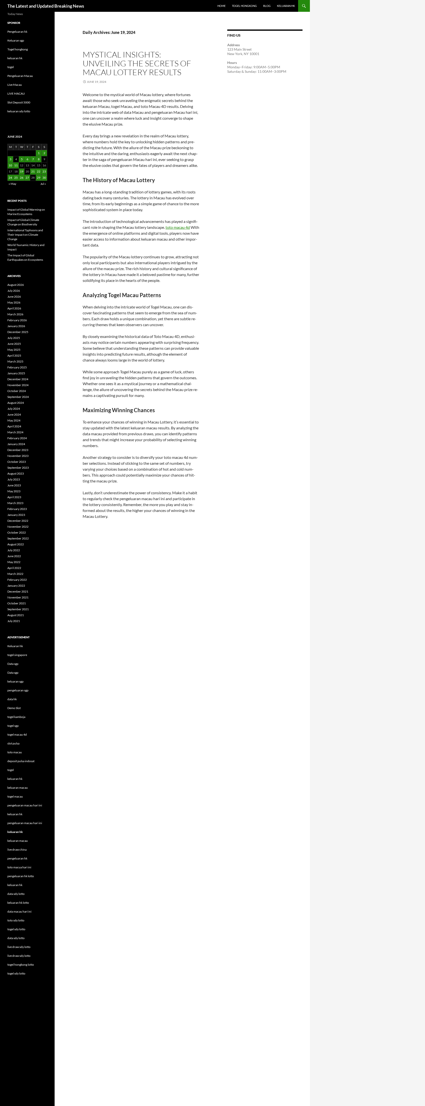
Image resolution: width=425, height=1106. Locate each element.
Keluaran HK (286, 5)
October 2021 (16, 603)
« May (12, 184)
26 (21, 177)
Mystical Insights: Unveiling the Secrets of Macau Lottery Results (137, 63)
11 (16, 165)
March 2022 (15, 574)
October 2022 (16, 532)
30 (44, 177)
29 (38, 177)
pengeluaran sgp (18, 690)
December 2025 (17, 332)
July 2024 (13, 408)
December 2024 (17, 379)
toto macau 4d (178, 227)
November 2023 (18, 456)
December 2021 (17, 591)
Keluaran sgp (15, 40)
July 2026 (13, 290)
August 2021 (15, 615)
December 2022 (17, 521)
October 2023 (16, 462)
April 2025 (14, 355)
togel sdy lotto (16, 973)
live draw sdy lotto (18, 956)
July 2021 (13, 621)
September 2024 (18, 397)
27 (27, 177)
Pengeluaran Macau (20, 76)
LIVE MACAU (16, 93)
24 (10, 177)
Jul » (43, 184)
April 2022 (14, 568)
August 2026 (15, 285)
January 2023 (16, 515)
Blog (267, 5)
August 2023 (15, 473)
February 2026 (17, 320)
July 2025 (13, 338)
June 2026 (14, 296)
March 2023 (15, 503)
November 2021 (18, 597)
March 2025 (15, 361)
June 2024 (14, 414)
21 (33, 171)
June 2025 (14, 344)
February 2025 (17, 367)
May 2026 (13, 302)
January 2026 (16, 326)
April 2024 (14, 426)
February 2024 (17, 438)
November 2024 (18, 385)
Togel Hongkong (244, 5)
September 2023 (18, 467)
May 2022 (13, 562)
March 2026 (15, 314)
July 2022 (13, 550)
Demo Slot (14, 708)
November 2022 (18, 526)
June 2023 (14, 485)
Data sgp (12, 664)
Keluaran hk (15, 646)
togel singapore (17, 655)
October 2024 (16, 391)
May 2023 (13, 491)
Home (221, 5)
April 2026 (14, 308)
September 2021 (18, 609)
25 (16, 177)
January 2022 (16, 585)
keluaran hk (14, 58)
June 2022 (14, 556)
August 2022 (15, 544)
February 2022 (17, 580)
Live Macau (14, 85)
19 (21, 171)
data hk (12, 699)
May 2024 (13, 420)
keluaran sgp (15, 681)
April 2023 (14, 497)
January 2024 (16, 444)
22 (38, 171)
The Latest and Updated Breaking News (45, 6)
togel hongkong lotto (20, 964)
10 (10, 165)
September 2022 (18, 538)
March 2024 (15, 432)
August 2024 (15, 403)
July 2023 (13, 479)
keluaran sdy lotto (18, 111)
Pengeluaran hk (17, 31)
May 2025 (13, 349)
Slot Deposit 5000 (18, 102)
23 (44, 171)
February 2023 (17, 509)
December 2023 (17, 450)
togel (10, 67)
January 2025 (16, 373)
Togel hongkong (17, 49)
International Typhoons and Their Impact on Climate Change (25, 234)
